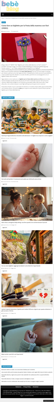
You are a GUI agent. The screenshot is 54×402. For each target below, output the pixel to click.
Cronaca (3, 22)
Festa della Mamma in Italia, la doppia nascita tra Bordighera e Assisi (17, 378)
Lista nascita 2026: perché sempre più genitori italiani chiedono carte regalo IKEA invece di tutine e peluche (26, 372)
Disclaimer (35, 387)
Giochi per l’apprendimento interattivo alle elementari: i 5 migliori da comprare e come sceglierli (26, 135)
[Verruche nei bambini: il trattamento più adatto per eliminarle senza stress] (27, 160)
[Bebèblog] (10, 6)
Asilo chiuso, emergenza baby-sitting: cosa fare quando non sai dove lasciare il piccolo (24, 222)
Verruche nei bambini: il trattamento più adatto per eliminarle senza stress (21, 179)
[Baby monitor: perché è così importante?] (27, 335)
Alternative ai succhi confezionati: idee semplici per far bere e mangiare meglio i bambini (22, 381)
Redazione (18, 387)
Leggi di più (4, 140)
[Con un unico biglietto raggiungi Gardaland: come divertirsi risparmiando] (27, 247)
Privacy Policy (27, 387)
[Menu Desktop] (2, 14)
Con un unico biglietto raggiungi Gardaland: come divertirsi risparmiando (20, 266)
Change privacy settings (48, 400)
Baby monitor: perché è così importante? (12, 354)
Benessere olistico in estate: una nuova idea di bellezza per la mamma (18, 369)
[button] (52, 14)
